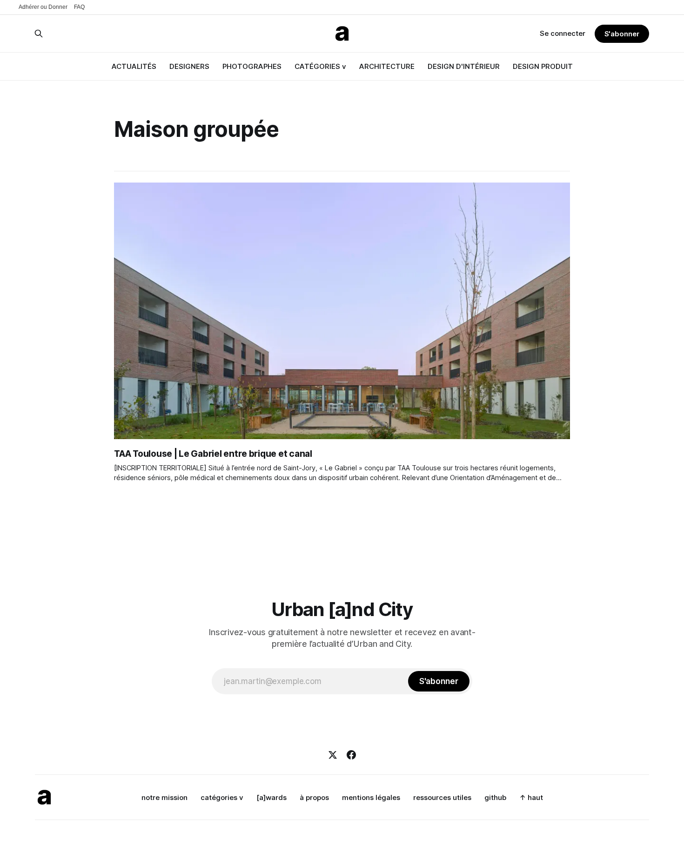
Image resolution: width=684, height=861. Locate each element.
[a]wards (271, 797)
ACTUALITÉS (134, 66)
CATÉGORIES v (320, 66)
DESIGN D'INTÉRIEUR (464, 66)
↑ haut (531, 797)
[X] (332, 754)
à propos (314, 797)
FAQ (79, 7)
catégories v (222, 797)
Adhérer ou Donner (43, 7)
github (495, 797)
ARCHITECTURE (387, 66)
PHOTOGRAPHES (252, 66)
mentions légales (371, 797)
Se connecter (562, 33)
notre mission (164, 797)
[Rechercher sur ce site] (38, 33)
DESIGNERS (189, 66)
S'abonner (621, 33)
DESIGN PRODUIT (543, 66)
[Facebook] (351, 754)
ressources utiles (442, 797)
